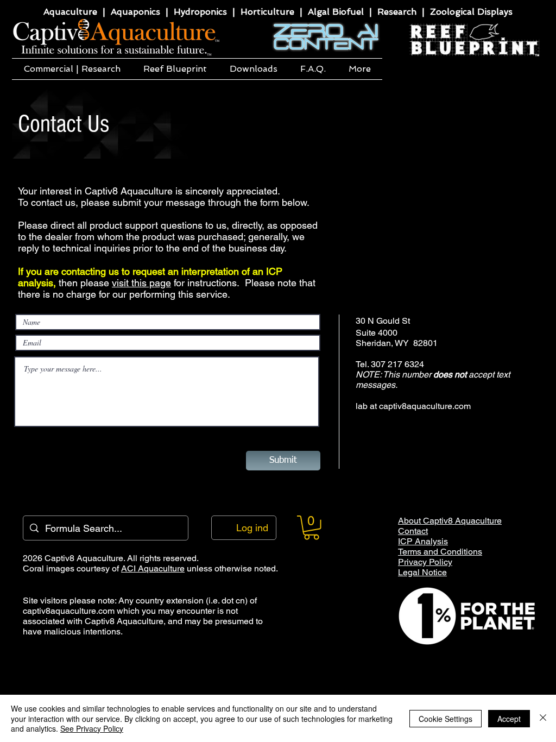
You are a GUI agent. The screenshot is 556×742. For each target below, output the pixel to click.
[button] (72, 69)
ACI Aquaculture (153, 568)
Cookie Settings (445, 718)
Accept (509, 718)
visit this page (141, 282)
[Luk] (542, 718)
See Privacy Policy (91, 728)
